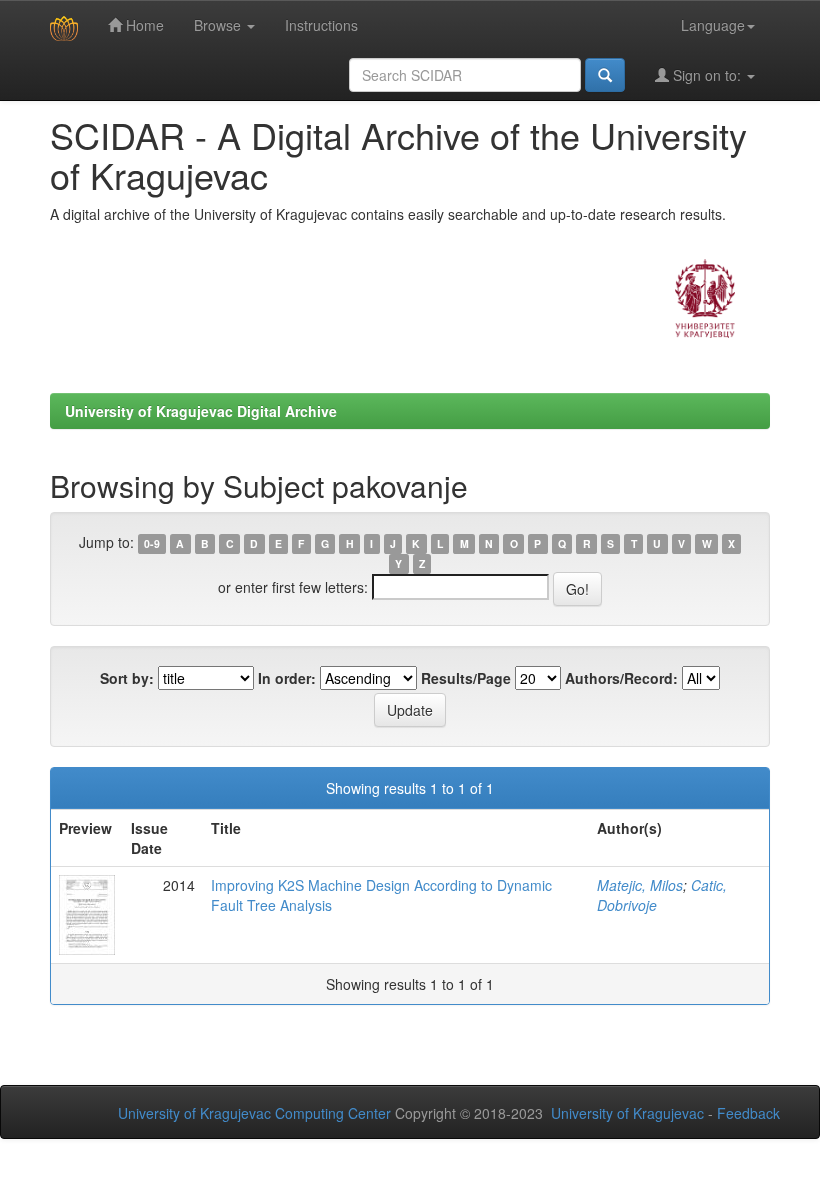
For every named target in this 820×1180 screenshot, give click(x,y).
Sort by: (127, 678)
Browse (219, 25)
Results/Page (466, 678)
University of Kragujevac (627, 1113)
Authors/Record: (621, 678)
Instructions (321, 25)
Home (143, 25)
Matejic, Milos (640, 885)
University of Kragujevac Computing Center (254, 1113)
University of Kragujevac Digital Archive (201, 411)
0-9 (152, 543)
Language (713, 25)
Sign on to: (707, 75)
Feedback (748, 1113)
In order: (287, 678)
